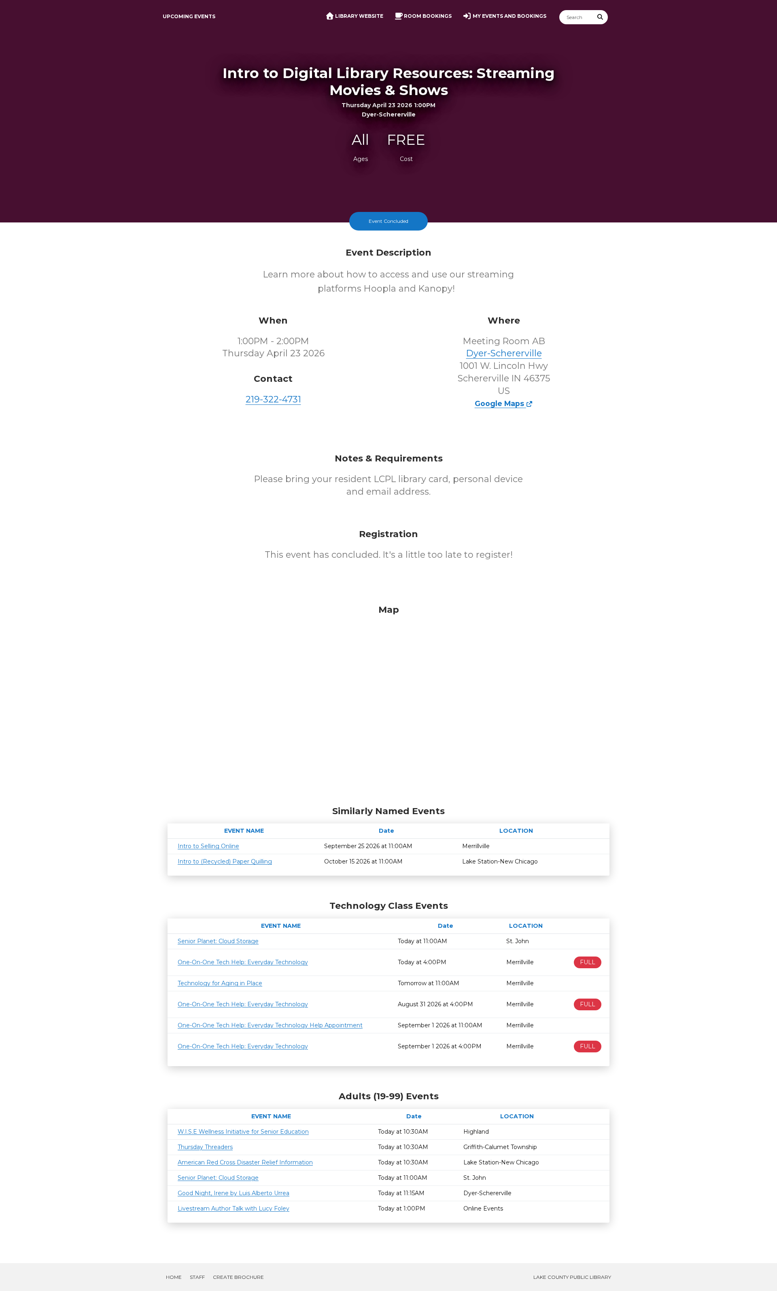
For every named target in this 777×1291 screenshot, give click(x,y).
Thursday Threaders (205, 1147)
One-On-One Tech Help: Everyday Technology (243, 962)
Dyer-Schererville (504, 353)
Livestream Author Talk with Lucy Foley (233, 1208)
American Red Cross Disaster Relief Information (245, 1162)
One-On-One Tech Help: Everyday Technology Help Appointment (270, 1025)
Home (174, 1277)
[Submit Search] (600, 17)
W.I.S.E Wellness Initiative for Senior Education (243, 1131)
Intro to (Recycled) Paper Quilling (225, 861)
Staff (197, 1277)
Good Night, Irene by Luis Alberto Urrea (233, 1193)
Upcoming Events (189, 16)
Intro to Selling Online (208, 846)
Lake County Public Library (572, 1277)
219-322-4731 (273, 399)
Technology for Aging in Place (220, 983)
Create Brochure (238, 1277)
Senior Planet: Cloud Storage (218, 941)
